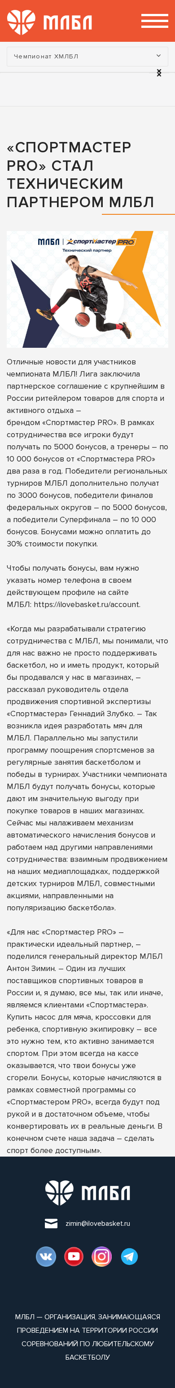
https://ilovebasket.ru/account (86, 604)
